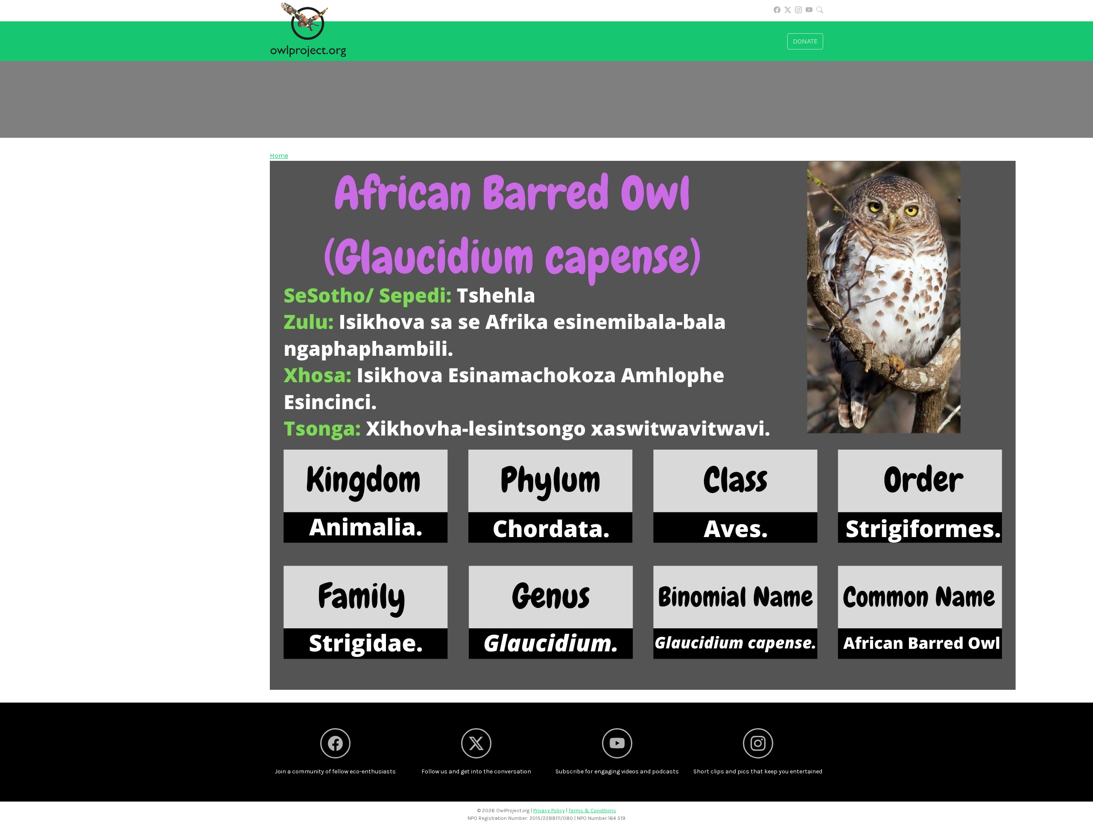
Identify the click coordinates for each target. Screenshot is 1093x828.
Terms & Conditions (592, 810)
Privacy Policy (549, 810)
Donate (805, 41)
